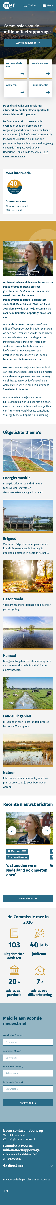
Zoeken (30, 5)
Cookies (45, 1179)
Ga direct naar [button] (14, 1166)
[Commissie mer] (9, 5)
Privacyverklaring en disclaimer (21, 1179)
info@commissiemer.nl (22, 1139)
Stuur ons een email (28, 206)
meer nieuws (26, 898)
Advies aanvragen (26, 42)
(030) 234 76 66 (25, 209)
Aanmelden (26, 1102)
